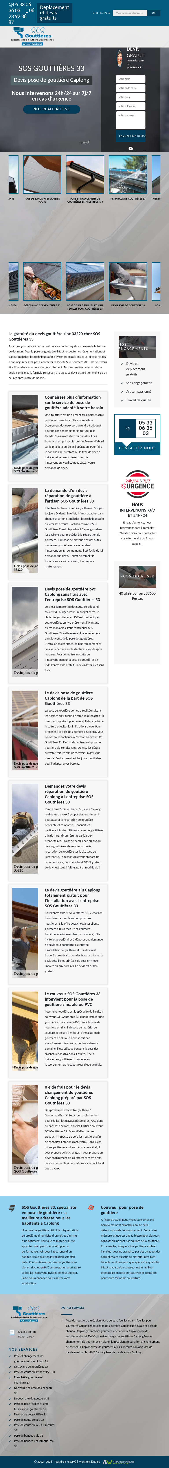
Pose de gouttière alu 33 (29, 1420)
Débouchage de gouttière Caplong (110, 1326)
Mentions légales (89, 1462)
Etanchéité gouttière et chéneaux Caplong (113, 1331)
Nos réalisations (51, 109)
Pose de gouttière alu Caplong (84, 1320)
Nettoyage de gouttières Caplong (123, 1336)
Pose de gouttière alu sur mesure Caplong (117, 1347)
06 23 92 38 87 (21, 16)
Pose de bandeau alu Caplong (123, 1352)
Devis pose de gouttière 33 (30, 1414)
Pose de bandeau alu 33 (28, 1436)
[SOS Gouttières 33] (32, 37)
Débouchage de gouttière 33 (31, 1398)
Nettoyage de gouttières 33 (31, 1367)
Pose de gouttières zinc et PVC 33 (34, 1372)
